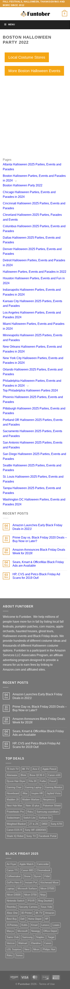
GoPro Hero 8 (14, 882)
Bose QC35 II (37, 775)
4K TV (38, 912)
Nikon (36, 949)
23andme (36, 943)
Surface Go (45, 817)
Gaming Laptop (33, 787)
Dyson (37, 876)
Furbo (43, 781)
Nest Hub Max (14, 805)
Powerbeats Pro (15, 811)
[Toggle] (15, 181)
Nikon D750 (30, 894)
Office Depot (50, 931)
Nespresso (49, 799)
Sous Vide (46, 906)
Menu (11, 24)
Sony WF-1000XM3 (35, 829)
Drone (27, 876)
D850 (44, 823)
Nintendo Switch (15, 900)
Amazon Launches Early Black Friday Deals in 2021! (37, 527)
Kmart (34, 925)
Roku (30, 811)
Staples (40, 937)
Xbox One (12, 912)
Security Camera (28, 906)
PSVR (31, 900)
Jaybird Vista (53, 793)
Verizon (11, 943)
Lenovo (45, 925)
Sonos (19, 955)
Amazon (49, 912)
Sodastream (13, 817)
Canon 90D (27, 870)
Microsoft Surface (27, 888)
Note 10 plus (32, 805)
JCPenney (12, 925)
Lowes (56, 925)
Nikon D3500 (14, 894)
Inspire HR (37, 793)
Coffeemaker (14, 876)
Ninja (43, 894)
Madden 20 (13, 799)
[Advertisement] (35, 122)
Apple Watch (26, 864)
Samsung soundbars (48, 811)
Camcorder (43, 864)
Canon (47, 943)
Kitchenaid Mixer (50, 882)
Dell (22, 918)
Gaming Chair (14, 787)
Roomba (11, 906)
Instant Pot (31, 882)
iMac (25, 793)
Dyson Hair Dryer (16, 781)
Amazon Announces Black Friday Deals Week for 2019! (39, 551)
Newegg (35, 931)
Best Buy (12, 918)
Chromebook (43, 870)
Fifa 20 (32, 781)
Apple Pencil (49, 769)
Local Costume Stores (26, 57)
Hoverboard (13, 793)
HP (46, 918)
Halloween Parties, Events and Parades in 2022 (34, 271)
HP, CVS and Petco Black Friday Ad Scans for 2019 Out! (36, 576)
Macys (10, 931)
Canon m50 (54, 775)
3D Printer (26, 912)
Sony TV (31, 836)
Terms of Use (47, 983)
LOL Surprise (14, 949)
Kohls (24, 925)
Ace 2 (36, 769)
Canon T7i (12, 870)
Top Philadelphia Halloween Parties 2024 (30, 390)
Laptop (10, 888)
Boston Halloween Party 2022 (22, 185)
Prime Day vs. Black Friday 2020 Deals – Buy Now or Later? (40, 539)
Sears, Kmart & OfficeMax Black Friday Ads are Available (38, 563)
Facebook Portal (47, 836)
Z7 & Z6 (33, 823)
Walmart (22, 943)
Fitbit (47, 876)
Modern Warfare (30, 799)
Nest (26, 949)
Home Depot (34, 918)
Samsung (27, 937)
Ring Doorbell (45, 900)
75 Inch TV (13, 769)
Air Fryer (11, 864)
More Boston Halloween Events (34, 71)
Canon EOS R (14, 829)
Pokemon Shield (52, 805)
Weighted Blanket (16, 823)
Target (51, 937)
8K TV (25, 769)
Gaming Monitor (53, 787)
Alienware (12, 775)
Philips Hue (49, 949)
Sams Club (13, 937)
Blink (23, 775)
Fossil (52, 781)
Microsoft (23, 931)
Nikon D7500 (47, 888)
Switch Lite (29, 817)
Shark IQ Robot (15, 836)
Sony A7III (56, 823)
